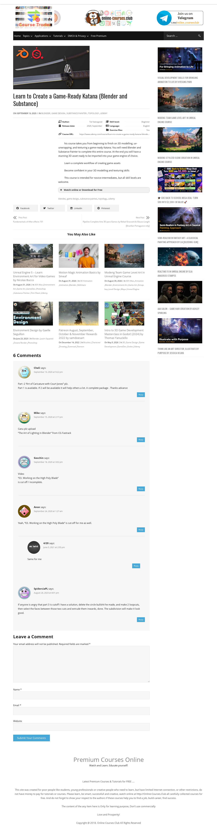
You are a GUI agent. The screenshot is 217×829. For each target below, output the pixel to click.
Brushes (87, 342)
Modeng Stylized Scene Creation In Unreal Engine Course (179, 160)
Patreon (80, 346)
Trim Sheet (35, 293)
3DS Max (39, 284)
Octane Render (20, 342)
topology (102, 198)
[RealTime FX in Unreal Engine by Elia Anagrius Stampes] (180, 257)
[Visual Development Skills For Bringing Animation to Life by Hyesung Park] (180, 60)
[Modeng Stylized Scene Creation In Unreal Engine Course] (180, 140)
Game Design (58, 113)
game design (73, 198)
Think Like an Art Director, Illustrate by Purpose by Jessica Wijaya (178, 351)
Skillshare (81, 285)
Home (17, 35)
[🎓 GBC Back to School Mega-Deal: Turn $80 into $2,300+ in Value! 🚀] (180, 180)
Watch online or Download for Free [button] (83, 190)
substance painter (88, 198)
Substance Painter (77, 113)
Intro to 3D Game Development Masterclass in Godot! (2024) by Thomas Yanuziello (124, 334)
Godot (130, 346)
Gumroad (72, 346)
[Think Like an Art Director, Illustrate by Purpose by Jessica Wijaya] (180, 331)
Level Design (114, 289)
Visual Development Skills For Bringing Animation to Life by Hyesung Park (178, 80)
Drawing (63, 346)
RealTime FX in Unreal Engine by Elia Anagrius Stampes (175, 273)
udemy (111, 198)
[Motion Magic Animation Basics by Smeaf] (78, 246)
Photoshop (41, 288)
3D (123, 342)
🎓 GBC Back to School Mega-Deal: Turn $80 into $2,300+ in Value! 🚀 (178, 200)
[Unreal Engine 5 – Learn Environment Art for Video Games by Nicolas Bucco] (33, 246)
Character (96, 342)
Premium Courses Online (108, 759)
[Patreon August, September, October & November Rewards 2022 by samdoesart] (78, 303)
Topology (93, 113)
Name (17, 689)
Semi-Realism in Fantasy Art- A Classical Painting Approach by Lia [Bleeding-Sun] (178, 240)
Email (17, 705)
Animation (63, 285)
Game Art (21, 288)
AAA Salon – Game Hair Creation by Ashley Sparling (178, 311)
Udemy (103, 113)
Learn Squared (46, 338)
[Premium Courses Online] (108, 13)
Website (17, 721)
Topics (26, 35)
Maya (123, 289)
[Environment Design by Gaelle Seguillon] (33, 303)
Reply (141, 394)
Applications (41, 35)
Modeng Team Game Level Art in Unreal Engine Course (125, 274)
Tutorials (58, 35)
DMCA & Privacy (77, 35)
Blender (45, 113)
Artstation (139, 281)
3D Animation (86, 281)
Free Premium (98, 35)
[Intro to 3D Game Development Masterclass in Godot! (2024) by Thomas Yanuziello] (124, 303)
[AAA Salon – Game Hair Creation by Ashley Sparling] (180, 292)
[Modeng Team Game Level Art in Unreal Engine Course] (124, 246)
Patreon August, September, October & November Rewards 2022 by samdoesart (78, 334)
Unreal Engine (133, 289)
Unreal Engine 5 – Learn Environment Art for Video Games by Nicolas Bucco (34, 276)
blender (62, 198)
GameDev (30, 288)
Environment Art (120, 285)
